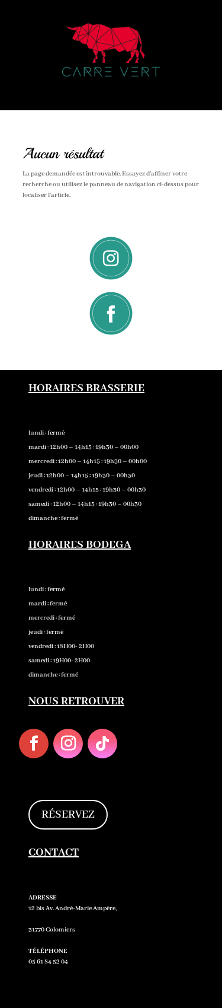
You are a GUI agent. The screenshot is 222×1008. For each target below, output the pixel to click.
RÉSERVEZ (68, 815)
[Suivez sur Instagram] (68, 743)
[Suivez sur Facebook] (34, 743)
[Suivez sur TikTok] (102, 743)
